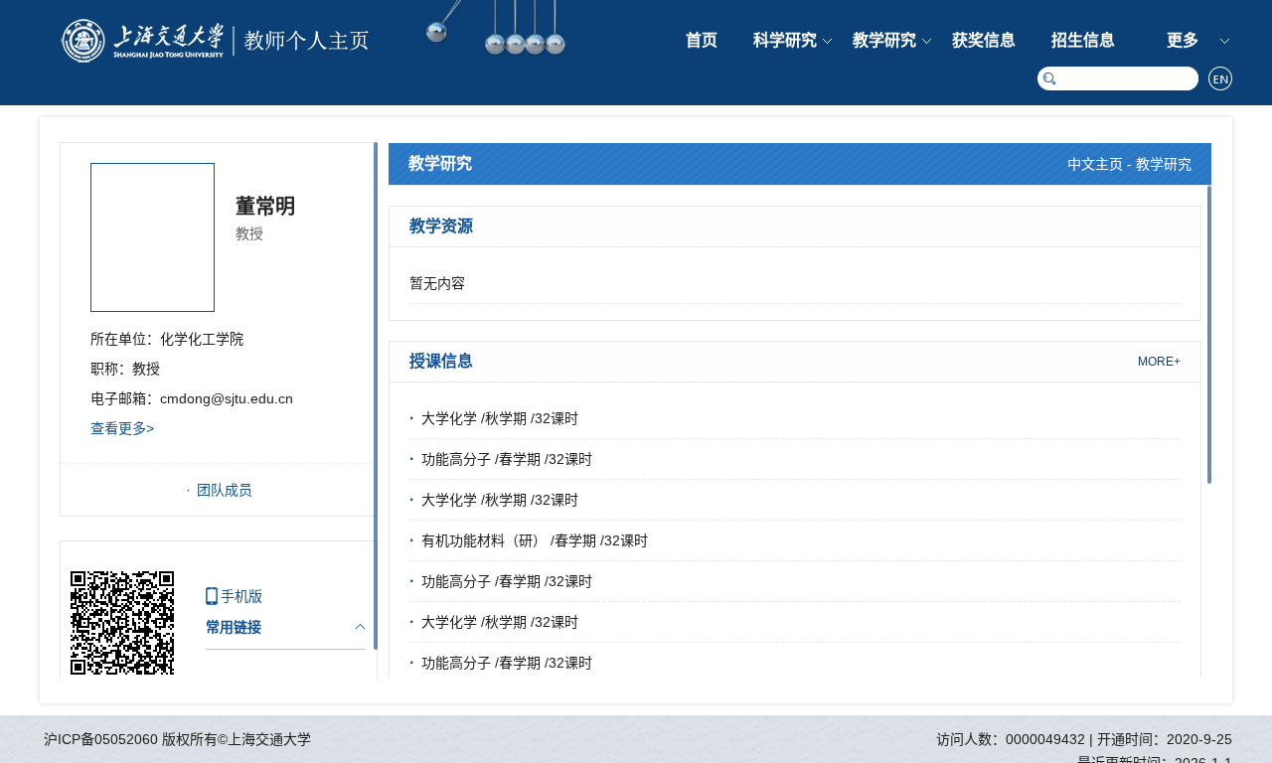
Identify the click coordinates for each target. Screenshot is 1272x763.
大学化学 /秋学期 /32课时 (499, 418)
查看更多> (122, 428)
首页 (701, 40)
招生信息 (1083, 40)
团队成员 (224, 490)
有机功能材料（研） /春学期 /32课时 (534, 540)
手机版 (241, 596)
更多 (1182, 40)
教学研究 (884, 40)
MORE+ (1159, 362)
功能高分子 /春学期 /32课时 (506, 459)
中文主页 (1095, 164)
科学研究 (785, 40)
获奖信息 (984, 40)
